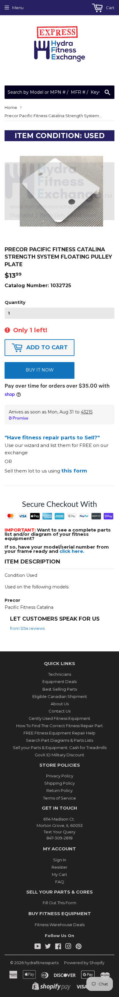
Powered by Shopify (84, 962)
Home (11, 107)
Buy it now (40, 370)
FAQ (59, 881)
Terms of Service (59, 798)
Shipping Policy (59, 783)
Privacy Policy (59, 775)
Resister (59, 867)
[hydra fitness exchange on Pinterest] (78, 947)
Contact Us (59, 711)
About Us (60, 703)
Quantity (15, 302)
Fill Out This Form (59, 902)
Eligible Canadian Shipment (59, 696)
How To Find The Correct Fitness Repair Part (59, 725)
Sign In (59, 859)
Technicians (59, 674)
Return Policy (59, 790)
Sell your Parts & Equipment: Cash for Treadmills (59, 747)
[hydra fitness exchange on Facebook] (58, 947)
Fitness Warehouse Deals (60, 924)
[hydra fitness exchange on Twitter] (48, 947)
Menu (17, 7)
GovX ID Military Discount (59, 754)
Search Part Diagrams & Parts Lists (59, 740)
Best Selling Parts (59, 689)
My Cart (59, 874)
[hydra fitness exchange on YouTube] (37, 947)
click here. (72, 551)
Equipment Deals (59, 681)
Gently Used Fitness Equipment (59, 718)
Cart (109, 7)
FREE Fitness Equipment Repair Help (59, 732)
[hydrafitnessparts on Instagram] (68, 947)
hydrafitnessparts (42, 962)
